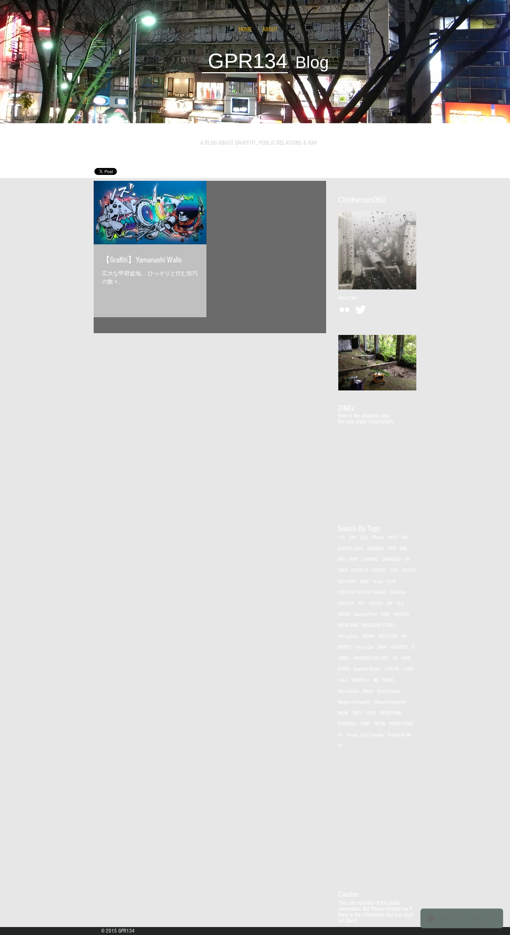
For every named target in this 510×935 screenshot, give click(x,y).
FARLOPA (346, 603)
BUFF (353, 559)
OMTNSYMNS (390, 713)
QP (340, 746)
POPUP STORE (401, 724)
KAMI (405, 658)
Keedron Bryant (367, 669)
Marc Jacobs (348, 691)
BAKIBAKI (375, 548)
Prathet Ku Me (399, 735)
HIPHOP (368, 636)
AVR (405, 537)
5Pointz (378, 537)
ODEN (370, 713)
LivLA (343, 680)
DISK (364, 581)
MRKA (388, 680)
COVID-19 (359, 570)
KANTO (344, 669)
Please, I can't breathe (365, 735)
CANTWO (370, 559)
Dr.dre (378, 581)
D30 (394, 570)
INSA (382, 647)
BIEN (392, 548)
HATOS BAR (348, 625)
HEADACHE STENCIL (379, 625)
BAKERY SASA (350, 548)
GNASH (344, 614)
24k (352, 537)
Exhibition (398, 592)
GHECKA (376, 603)
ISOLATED (399, 647)
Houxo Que (365, 647)
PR (340, 735)
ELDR (391, 581)
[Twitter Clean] (360, 309)
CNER (342, 570)
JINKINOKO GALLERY (371, 658)
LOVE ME (392, 669)
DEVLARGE (347, 581)
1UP (341, 537)
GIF (390, 603)
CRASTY (379, 570)
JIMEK (343, 658)
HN (403, 636)
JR (395, 658)
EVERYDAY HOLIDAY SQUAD (361, 592)
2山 (363, 537)
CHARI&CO (391, 559)
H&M (385, 614)
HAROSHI (401, 614)
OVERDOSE (347, 724)
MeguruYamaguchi (390, 702)
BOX (341, 559)
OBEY (357, 713)
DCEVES (409, 570)
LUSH (408, 669)
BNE (403, 548)
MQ (376, 680)
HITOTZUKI (388, 636)
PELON (379, 724)
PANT (365, 724)
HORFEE (344, 647)
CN (407, 559)
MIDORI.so (360, 680)
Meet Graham (388, 691)
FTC (361, 603)
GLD (400, 603)
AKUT (393, 537)
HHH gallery (348, 636)
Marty (368, 691)
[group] (377, 433)
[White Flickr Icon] (344, 309)
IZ (413, 647)
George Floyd (365, 614)
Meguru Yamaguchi (354, 702)
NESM (343, 713)
